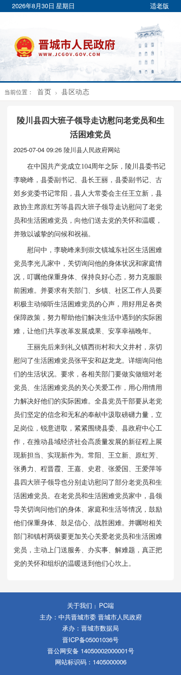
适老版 (159, 5)
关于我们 (79, 605)
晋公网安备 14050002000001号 (90, 650)
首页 (44, 91)
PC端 (106, 605)
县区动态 (75, 91)
